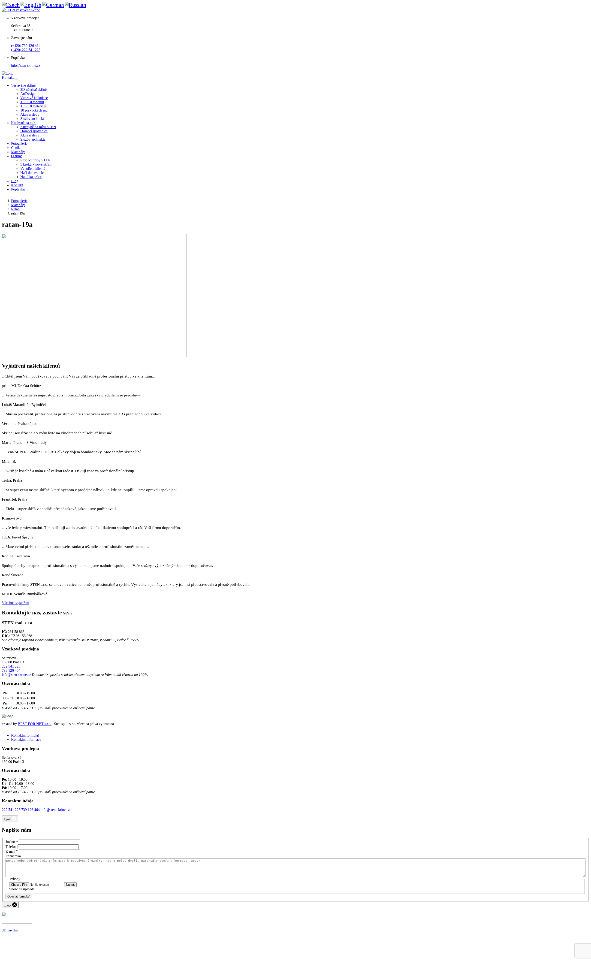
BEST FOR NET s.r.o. (34, 724)
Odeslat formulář (18, 896)
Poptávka (18, 189)
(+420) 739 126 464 (25, 46)
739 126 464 (11, 670)
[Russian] (75, 5)
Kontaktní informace (26, 739)
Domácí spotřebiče (34, 131)
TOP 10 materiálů (33, 106)
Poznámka (13, 856)
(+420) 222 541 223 (25, 50)
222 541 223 (11, 666)
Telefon (11, 847)
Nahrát (70, 884)
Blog (14, 181)
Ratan (15, 209)
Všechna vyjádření (15, 603)
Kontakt (8, 77)
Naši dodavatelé (32, 173)
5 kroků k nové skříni (35, 164)
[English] (31, 5)
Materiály (18, 152)
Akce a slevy (29, 114)
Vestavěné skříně (23, 85)
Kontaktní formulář (25, 735)
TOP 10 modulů (32, 102)
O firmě (16, 156)
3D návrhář (10, 930)
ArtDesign (28, 94)
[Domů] (7, 73)
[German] (53, 5)
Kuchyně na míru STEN (38, 127)
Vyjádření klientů (32, 168)
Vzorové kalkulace (34, 98)
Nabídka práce (31, 177)
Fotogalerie (19, 143)
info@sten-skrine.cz (25, 65)
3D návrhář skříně (33, 89)
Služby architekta (32, 119)
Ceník (15, 148)
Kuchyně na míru (23, 123)
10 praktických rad (34, 110)
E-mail (12, 851)
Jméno (12, 842)
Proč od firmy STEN (35, 160)
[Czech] (11, 5)
